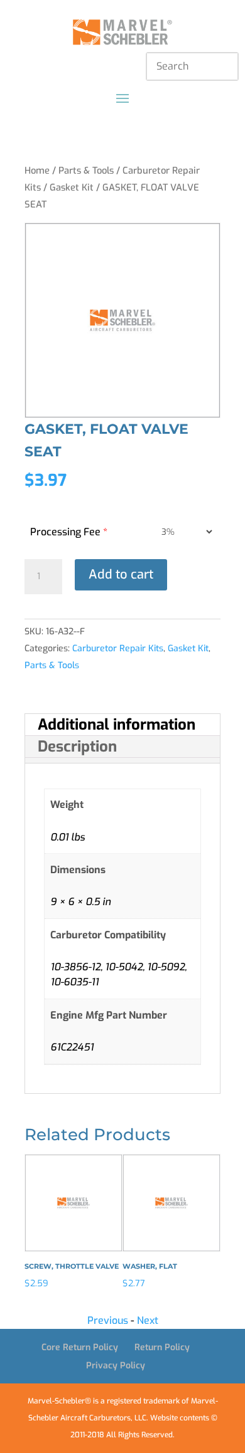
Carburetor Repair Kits (117, 648)
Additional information (116, 725)
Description (77, 747)
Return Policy (162, 1347)
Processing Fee (68, 531)
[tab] (122, 725)
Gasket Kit (72, 187)
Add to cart (121, 574)
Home (37, 170)
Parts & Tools (86, 170)
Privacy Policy (115, 1366)
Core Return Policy (79, 1347)
